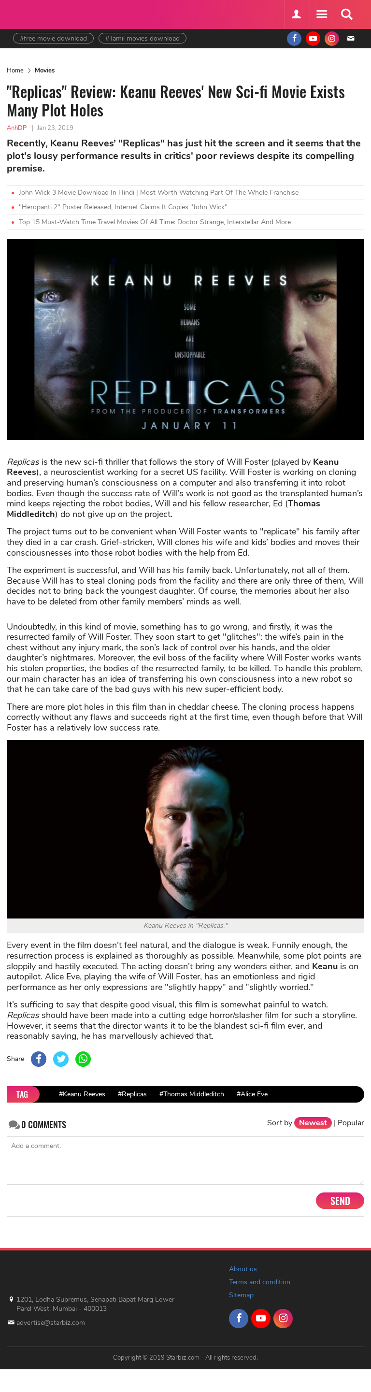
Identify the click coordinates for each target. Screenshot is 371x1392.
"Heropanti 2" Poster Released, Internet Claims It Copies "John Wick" (123, 207)
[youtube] (313, 38)
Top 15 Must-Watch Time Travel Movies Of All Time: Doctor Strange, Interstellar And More (155, 222)
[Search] (346, 14)
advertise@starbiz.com (50, 1322)
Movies (45, 70)
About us (243, 1269)
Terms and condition (259, 1282)
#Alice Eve (252, 1094)
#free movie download (53, 38)
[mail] (350, 38)
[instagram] (332, 38)
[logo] (37, 13)
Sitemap (241, 1295)
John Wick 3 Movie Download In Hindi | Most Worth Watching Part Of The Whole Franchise (159, 192)
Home (15, 70)
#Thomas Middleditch (191, 1094)
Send (340, 1200)
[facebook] (294, 38)
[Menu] (321, 14)
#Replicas (132, 1094)
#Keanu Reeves (82, 1094)
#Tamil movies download (142, 38)
